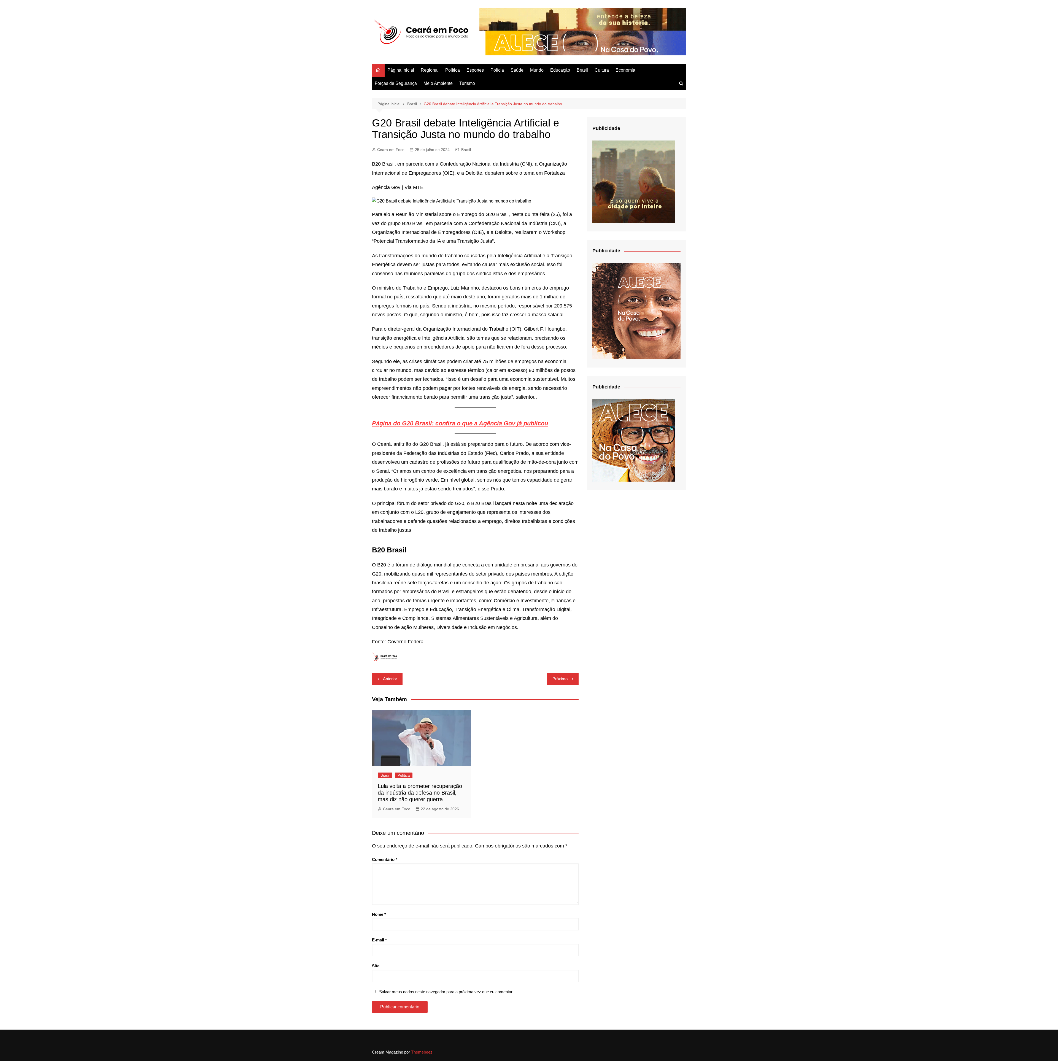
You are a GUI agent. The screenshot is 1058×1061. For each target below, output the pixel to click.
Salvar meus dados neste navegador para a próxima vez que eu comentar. (446, 991)
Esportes (475, 70)
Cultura (602, 70)
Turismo (467, 83)
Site (375, 965)
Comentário (384, 859)
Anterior (390, 678)
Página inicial (400, 70)
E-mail (379, 940)
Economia (625, 70)
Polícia (497, 70)
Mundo (537, 70)
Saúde (517, 70)
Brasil (582, 70)
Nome (379, 914)
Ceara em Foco (390, 149)
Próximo (560, 678)
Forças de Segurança (396, 83)
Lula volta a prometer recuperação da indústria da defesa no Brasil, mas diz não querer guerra (420, 792)
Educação (560, 70)
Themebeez (422, 1052)
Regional (430, 70)
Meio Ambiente (438, 83)
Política (452, 70)
